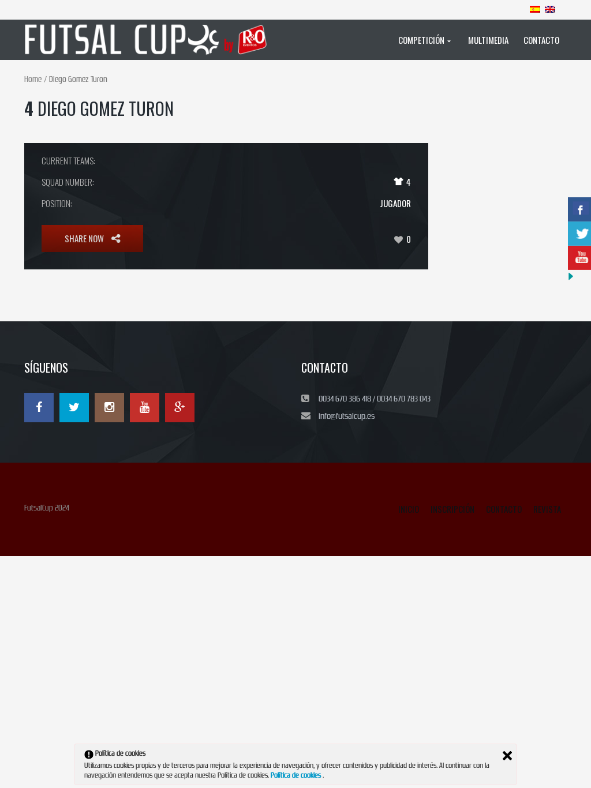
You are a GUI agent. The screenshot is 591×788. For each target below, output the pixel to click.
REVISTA (547, 508)
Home (33, 79)
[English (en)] (550, 8)
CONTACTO (504, 508)
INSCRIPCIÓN (452, 508)
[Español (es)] (535, 8)
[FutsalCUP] (150, 40)
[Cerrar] (507, 755)
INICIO (408, 508)
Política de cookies (297, 775)
